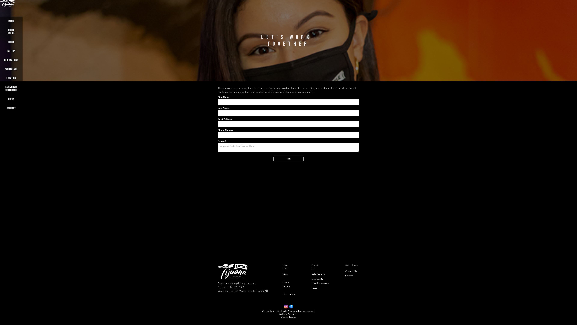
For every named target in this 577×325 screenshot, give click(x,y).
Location (11, 78)
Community (317, 279)
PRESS (11, 99)
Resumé (222, 141)
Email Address (225, 119)
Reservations (11, 60)
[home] (7, 4)
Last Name (223, 108)
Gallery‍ (286, 286)
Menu (11, 21)
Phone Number (225, 130)
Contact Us (351, 271)
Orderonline (11, 31)
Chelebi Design (288, 317)
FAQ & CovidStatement (11, 88)
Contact (11, 108)
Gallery (11, 51)
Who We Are (11, 69)
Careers (349, 276)
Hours (11, 42)
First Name (223, 97)
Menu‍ (285, 274)
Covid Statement (320, 283)
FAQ (314, 288)
